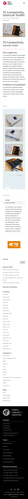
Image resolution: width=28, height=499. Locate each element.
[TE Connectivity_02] (14, 171)
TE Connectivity (6, 449)
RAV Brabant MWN (7, 455)
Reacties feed (6, 398)
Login (4, 392)
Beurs (4, 361)
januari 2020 (6, 335)
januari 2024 (6, 310)
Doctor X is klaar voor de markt (11, 269)
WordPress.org (6, 400)
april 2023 (5, 319)
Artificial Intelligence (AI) (9, 358)
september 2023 (7, 313)
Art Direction (6, 355)
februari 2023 (6, 321)
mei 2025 (5, 305)
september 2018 (7, 343)
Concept (7, 200)
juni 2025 (5, 302)
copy (4, 366)
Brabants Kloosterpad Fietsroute (11, 282)
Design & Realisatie (10, 202)
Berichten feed (6, 395)
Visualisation (6, 20)
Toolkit (16, 18)
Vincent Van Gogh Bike (8, 452)
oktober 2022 (6, 324)
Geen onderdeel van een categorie (12, 377)
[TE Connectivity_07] (14, 127)
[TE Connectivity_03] (14, 156)
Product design (7, 380)
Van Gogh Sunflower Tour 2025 (11, 275)
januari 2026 (6, 297)
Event (4, 374)
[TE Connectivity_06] (14, 141)
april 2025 (5, 308)
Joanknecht (5, 446)
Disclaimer (22, 494)
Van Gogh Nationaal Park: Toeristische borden (14, 478)
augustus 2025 (6, 300)
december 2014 (7, 348)
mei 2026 (5, 294)
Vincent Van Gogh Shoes (8, 462)
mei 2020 (5, 329)
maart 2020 (6, 332)
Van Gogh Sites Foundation (8, 459)
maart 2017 (6, 346)
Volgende (19, 175)
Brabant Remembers (7, 443)
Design (12, 18)
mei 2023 (5, 316)
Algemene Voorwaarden (13, 494)
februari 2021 (6, 327)
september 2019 (7, 338)
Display (5, 372)
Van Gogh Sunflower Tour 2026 (11, 272)
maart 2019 (6, 340)
